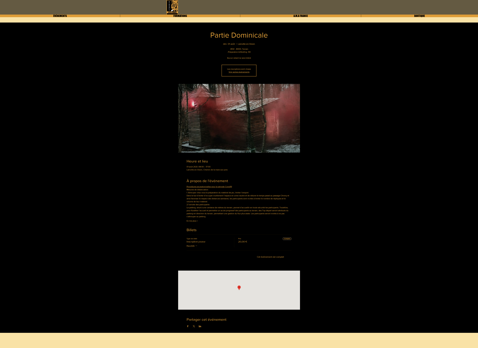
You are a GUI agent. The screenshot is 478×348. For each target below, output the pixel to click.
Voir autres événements (239, 72)
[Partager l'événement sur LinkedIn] (200, 326)
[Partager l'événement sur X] (194, 326)
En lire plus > (192, 221)
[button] (300, 16)
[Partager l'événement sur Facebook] (188, 326)
